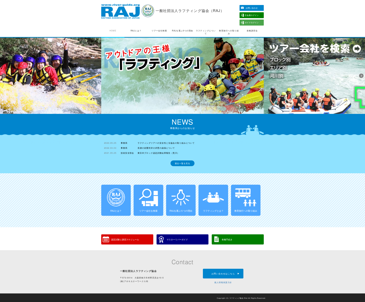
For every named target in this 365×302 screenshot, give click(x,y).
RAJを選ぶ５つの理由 (181, 210)
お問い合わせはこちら (223, 273)
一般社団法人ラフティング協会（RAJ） (189, 10)
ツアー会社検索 (159, 30)
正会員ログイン (252, 15)
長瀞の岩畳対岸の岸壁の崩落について (156, 147)
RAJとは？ (136, 30)
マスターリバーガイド (177, 239)
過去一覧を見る (182, 163)
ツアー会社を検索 (148, 210)
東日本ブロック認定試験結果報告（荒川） (158, 152)
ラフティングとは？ (213, 210)
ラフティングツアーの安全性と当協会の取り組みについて (166, 142)
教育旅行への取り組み (229, 32)
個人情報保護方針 (223, 282)
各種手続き (227, 239)
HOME (113, 30)
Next (361, 76)
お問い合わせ (252, 7)
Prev (3, 76)
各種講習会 (252, 30)
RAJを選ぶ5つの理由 (182, 30)
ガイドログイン (252, 22)
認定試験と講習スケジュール (125, 239)
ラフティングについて (206, 32)
